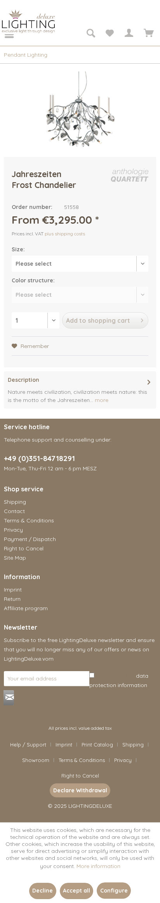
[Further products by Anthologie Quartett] (129, 175)
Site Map (15, 557)
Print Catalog (97, 744)
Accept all (76, 890)
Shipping (15, 501)
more (100, 400)
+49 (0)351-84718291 (39, 458)
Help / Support (28, 744)
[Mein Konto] (128, 34)
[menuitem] (4, 34)
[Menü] (4, 34)
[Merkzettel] (109, 34)
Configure (114, 890)
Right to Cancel (23, 548)
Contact (14, 511)
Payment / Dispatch (30, 539)
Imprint (13, 589)
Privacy (13, 529)
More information (98, 866)
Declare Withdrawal (80, 790)
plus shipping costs (65, 234)
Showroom (35, 760)
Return (12, 598)
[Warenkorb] (147, 34)
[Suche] (90, 34)
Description (23, 379)
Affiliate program (26, 608)
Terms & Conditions (29, 520)
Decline (42, 890)
